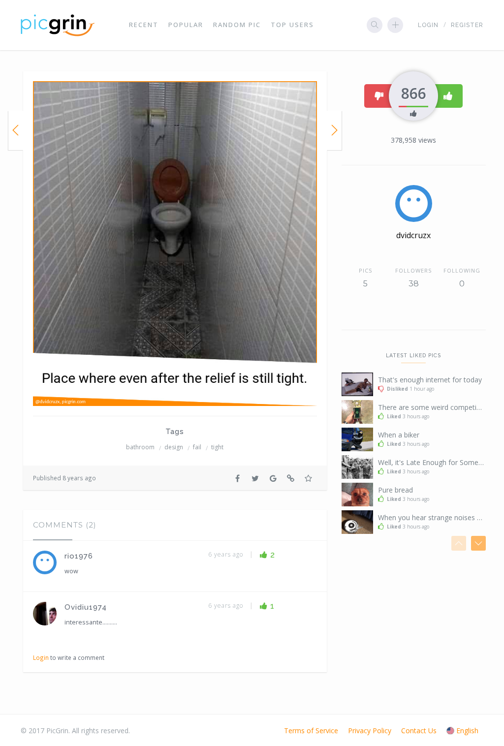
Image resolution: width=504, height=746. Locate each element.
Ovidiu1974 (85, 607)
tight (217, 447)
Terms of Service (311, 730)
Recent (143, 24)
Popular (185, 24)
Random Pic (237, 24)
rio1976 (78, 556)
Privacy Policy (369, 730)
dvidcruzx (413, 235)
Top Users (292, 24)
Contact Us (419, 730)
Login (428, 25)
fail (197, 447)
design (173, 447)
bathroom (140, 447)
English (467, 730)
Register (467, 25)
